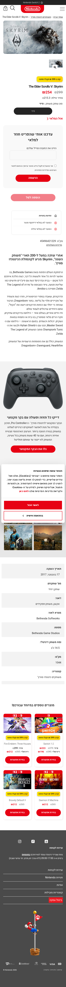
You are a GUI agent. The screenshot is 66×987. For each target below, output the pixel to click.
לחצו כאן (24, 491)
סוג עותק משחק (53, 104)
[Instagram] (19, 841)
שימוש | (59, 969)
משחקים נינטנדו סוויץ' (41, 17)
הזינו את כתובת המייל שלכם (41, 148)
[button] (12, 8)
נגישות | (46, 969)
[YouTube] (46, 841)
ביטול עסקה (56, 900)
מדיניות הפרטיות (41, 170)
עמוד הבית (58, 17)
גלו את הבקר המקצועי (33, 449)
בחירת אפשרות (48, 759)
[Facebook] (33, 841)
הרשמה (33, 178)
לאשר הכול (33, 505)
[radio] (33, 111)
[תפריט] (62, 9)
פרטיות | (53, 969)
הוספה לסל (33, 197)
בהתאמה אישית (34, 515)
